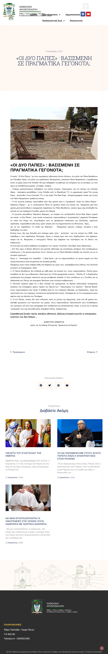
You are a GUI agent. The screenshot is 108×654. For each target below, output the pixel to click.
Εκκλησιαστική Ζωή (52, 20)
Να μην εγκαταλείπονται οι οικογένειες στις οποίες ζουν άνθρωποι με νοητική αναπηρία (26, 521)
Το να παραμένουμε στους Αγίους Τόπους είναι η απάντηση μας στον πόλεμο (79, 456)
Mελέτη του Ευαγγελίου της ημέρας (23, 454)
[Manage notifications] (102, 648)
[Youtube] (88, 14)
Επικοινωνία (76, 20)
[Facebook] (83, 14)
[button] (86, 6)
